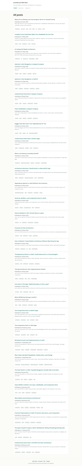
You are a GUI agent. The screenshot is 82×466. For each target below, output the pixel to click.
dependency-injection (33, 133)
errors (43, 29)
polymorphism (40, 349)
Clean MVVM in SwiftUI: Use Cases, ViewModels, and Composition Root (36, 385)
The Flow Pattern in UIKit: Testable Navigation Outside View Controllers (37, 370)
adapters (32, 163)
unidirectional (30, 103)
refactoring (17, 248)
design (22, 407)
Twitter (48, 461)
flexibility (38, 407)
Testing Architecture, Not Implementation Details (30, 269)
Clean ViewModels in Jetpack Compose (26, 109)
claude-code (25, 58)
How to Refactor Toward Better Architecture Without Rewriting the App (37, 241)
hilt (27, 133)
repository (17, 263)
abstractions (35, 235)
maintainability (31, 58)
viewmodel (30, 118)
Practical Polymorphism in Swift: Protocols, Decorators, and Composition (37, 413)
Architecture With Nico (20, 2)
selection (34, 73)
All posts (40, 461)
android (39, 29)
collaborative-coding (48, 364)
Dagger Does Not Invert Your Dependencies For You (30, 124)
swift (30, 29)
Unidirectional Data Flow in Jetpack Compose (28, 94)
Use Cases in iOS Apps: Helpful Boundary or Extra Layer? (32, 284)
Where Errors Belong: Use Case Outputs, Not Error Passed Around (35, 19)
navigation (29, 73)
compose (24, 73)
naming (30, 235)
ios (36, 29)
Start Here (21, 8)
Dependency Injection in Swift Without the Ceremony (31, 183)
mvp (33, 452)
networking (37, 263)
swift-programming (34, 364)
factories (16, 207)
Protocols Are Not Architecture (24, 228)
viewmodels (26, 88)
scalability (26, 407)
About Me (27, 8)
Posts (15, 8)
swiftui (16, 43)
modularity (36, 222)
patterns (25, 379)
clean (27, 29)
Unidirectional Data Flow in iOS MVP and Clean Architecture (33, 443)
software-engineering (25, 364)
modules (16, 222)
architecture (17, 29)
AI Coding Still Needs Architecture (25, 49)
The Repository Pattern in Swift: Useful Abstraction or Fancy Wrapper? (36, 254)
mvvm (20, 43)
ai (21, 58)
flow (22, 379)
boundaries (37, 163)
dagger (24, 133)
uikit (36, 334)
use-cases (23, 29)
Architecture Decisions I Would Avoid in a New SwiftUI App (32, 168)
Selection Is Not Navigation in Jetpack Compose (29, 64)
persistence (31, 263)
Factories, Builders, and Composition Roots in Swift (30, 198)
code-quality (17, 349)
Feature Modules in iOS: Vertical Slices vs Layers (29, 213)
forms (29, 43)
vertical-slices (30, 222)
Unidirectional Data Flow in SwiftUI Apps (27, 138)
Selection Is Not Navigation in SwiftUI (26, 79)
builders (21, 207)
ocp (30, 437)
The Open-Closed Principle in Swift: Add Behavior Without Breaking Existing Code (40, 428)
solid (42, 407)
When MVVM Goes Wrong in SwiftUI (26, 297)
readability (27, 349)
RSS (44, 461)
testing (41, 192)
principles (20, 437)
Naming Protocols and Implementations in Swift (30, 340)
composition (36, 192)
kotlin (33, 29)
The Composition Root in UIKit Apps (26, 325)
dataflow (35, 103)
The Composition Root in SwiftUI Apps (26, 310)
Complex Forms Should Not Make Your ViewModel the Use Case (34, 34)
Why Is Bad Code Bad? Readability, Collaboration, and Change (33, 355)
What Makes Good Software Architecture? (27, 398)
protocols (17, 235)
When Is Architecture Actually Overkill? (27, 153)
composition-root (27, 207)
